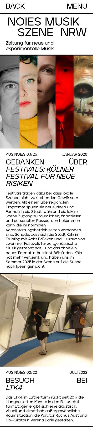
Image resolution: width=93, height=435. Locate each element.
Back (15, 6)
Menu (77, 6)
